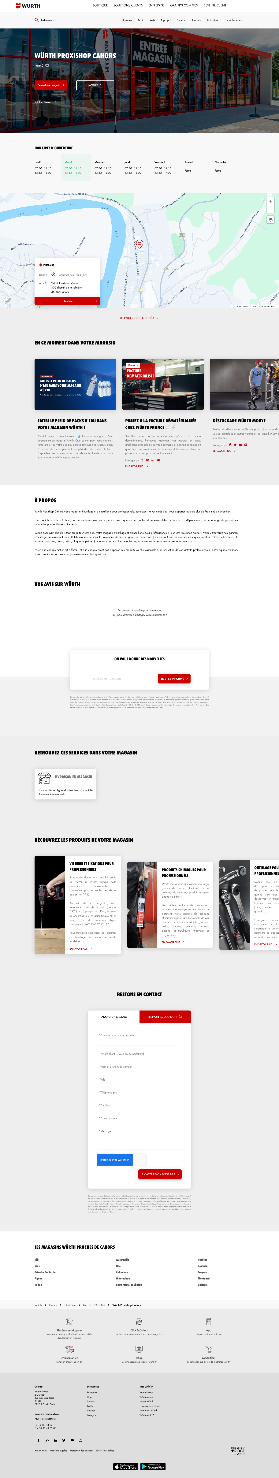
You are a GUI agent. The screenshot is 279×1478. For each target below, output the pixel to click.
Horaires (127, 20)
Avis (152, 20)
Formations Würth (148, 1410)
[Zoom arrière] (270, 209)
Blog (89, 1397)
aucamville (122, 1260)
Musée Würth (146, 1401)
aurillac (202, 1260)
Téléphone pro (108, 1092)
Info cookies (41, 1450)
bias (37, 1266)
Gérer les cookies (105, 1450)
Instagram (92, 1415)
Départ (43, 275)
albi (37, 1260)
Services (181, 20)
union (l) (203, 1285)
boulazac (203, 1266)
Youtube (91, 1410)
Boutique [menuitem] (100, 5)
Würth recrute (146, 1397)
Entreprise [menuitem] (156, 5)
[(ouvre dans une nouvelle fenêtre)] (125, 1466)
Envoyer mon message (158, 1174)
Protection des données (81, 1450)
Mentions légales (58, 1450)
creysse (202, 1272)
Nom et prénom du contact (116, 1066)
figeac (38, 1278)
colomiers (122, 1272)
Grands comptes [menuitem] (184, 5)
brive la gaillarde (45, 1272)
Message (105, 1131)
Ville (102, 1079)
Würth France (146, 1392)
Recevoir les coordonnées (165, 1016)
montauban (123, 1278)
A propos (166, 20)
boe (118, 1266)
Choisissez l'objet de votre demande (117, 1035)
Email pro (105, 1105)
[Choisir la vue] (270, 219)
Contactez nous (233, 20)
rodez (38, 1285)
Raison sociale (108, 1118)
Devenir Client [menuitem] (214, 5)
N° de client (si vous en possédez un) (122, 1053)
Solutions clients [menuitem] (128, 5)
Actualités (212, 20)
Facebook (92, 1392)
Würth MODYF (147, 1415)
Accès (140, 20)
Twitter (90, 1406)
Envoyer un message (114, 1016)
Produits (196, 20)
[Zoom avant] (270, 201)
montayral (204, 1278)
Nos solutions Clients (150, 1406)
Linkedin (91, 1401)
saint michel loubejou (129, 1285)
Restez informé (172, 678)
